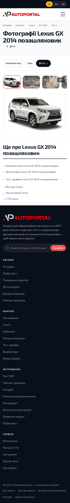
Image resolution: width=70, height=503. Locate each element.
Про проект (10, 467)
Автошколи (10, 454)
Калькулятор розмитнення (19, 396)
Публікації (9, 331)
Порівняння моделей (15, 280)
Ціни (30, 63)
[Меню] (63, 14)
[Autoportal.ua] (21, 14)
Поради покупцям (14, 338)
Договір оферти (26, 490)
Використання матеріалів (52, 490)
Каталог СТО (10, 447)
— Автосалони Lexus (15, 192)
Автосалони (10, 440)
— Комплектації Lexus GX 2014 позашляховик (31, 165)
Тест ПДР (8, 376)
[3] (51, 82)
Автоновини (10, 318)
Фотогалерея (11, 286)
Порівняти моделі (13, 416)
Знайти (58, 247)
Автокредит (10, 403)
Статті (6, 324)
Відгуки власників (14, 293)
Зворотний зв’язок (25, 497)
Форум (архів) (11, 358)
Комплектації (13, 63)
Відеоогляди (10, 351)
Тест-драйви (11, 345)
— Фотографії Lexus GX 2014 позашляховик (29, 171)
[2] (31, 82)
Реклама (7, 497)
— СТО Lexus (10, 198)
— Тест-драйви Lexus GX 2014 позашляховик (30, 179)
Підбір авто (10, 273)
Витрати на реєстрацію (17, 409)
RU (56, 4)
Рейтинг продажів (14, 300)
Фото (43, 63)
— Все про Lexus (13, 186)
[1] (12, 82)
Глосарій (8, 389)
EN (63, 4)
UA (49, 4)
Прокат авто (10, 461)
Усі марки (8, 266)
